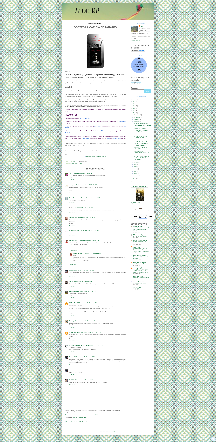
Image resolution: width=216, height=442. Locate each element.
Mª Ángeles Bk (73, 185)
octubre (136, 119)
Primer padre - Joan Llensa (139, 283)
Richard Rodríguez (74, 332)
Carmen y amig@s (138, 268)
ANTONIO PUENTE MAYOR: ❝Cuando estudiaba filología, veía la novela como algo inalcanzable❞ (141, 250)
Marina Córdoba (73, 240)
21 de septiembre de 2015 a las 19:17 (84, 270)
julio (135, 164)
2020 (134, 101)
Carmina (71, 270)
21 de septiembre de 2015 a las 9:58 (84, 207)
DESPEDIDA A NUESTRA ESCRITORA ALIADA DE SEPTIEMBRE (141, 130)
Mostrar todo (148, 292)
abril (135, 171)
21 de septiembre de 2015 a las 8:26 (88, 185)
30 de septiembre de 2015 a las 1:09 (85, 321)
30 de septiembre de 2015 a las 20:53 (92, 345)
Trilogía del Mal (68, 132)
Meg (70, 281)
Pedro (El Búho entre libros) (77, 198)
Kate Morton (134, 203)
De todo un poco (137, 287)
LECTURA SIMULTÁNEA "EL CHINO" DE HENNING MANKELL (141, 158)
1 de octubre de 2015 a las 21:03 (84, 379)
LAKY (70, 173)
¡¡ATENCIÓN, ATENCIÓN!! (141, 134)
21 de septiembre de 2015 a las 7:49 (82, 173)
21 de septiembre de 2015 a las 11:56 (89, 230)
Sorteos (81, 163)
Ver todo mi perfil (135, 40)
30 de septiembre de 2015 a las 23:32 (84, 357)
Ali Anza (108, 138)
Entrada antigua (121, 414)
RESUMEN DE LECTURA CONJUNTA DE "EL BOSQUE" (142, 140)
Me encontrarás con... (139, 186)
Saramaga (72, 321)
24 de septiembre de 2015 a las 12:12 (93, 253)
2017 (134, 108)
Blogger (114, 431)
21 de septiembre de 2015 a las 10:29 (84, 217)
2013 (134, 181)
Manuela (71, 217)
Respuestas (74, 250)
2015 (134, 112)
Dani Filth (72, 379)
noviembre (137, 117)
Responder (72, 179)
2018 (134, 106)
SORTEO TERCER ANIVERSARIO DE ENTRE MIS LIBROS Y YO (141, 153)
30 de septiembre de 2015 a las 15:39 (90, 332)
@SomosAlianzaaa (85, 138)
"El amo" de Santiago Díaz (139, 263)
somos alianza (74, 163)
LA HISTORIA (136, 288)
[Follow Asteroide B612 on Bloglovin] (138, 51)
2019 (134, 103)
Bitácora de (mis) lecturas (140, 240)
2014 (134, 178)
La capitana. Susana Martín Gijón (141, 277)
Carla (141, 26)
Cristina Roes (73, 302)
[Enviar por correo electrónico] (79, 161)
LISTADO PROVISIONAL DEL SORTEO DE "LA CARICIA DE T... (142, 125)
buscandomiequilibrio (75, 345)
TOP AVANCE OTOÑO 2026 (139, 236)
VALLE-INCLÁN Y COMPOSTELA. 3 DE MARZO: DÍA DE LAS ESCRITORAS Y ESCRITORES (141, 271)
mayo (135, 169)
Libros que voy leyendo (139, 255)
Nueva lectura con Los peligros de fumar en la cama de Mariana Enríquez (141, 229)
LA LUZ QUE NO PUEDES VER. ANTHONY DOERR (142, 144)
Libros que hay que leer (139, 262)
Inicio (96, 414)
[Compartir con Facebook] (84, 161)
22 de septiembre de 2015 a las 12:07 (82, 281)
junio (135, 166)
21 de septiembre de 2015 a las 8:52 (95, 198)
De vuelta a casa (135, 202)
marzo (136, 173)
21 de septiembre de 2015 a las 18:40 (89, 240)
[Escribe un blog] (81, 161)
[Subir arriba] (213, 439)
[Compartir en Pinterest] (86, 161)
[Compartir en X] (83, 161)
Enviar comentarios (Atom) (80, 417)
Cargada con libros (138, 226)
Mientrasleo (72, 291)
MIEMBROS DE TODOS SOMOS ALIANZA (140, 137)
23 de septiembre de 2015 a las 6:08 (86, 291)
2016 (134, 110)
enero (136, 175)
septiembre (137, 121)
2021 (134, 99)
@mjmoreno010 (99, 131)
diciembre (137, 115)
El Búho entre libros (138, 235)
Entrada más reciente (71, 414)
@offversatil (97, 126)
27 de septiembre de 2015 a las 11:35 (87, 302)
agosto (136, 162)
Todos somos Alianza (84, 118)
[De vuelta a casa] (140, 200)
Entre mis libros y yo (138, 281)
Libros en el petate (138, 276)
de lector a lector (74, 230)
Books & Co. (136, 247)
